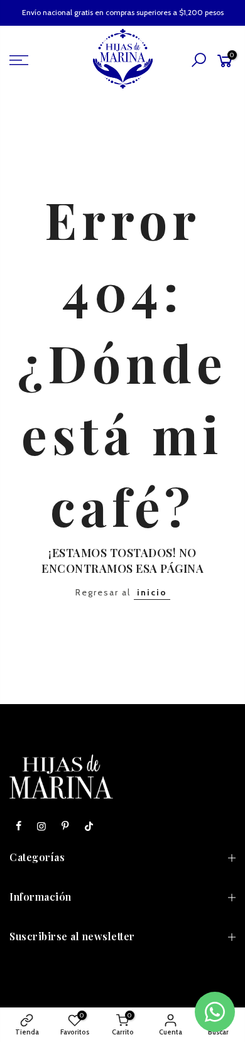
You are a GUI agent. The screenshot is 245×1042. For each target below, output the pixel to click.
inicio (152, 592)
